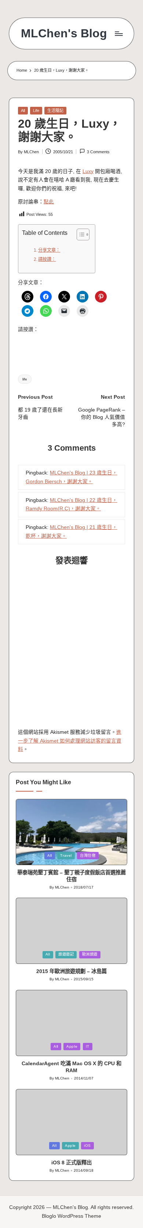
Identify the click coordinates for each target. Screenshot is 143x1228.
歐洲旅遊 (90, 954)
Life (36, 110)
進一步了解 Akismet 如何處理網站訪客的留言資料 (69, 740)
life (24, 379)
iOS (87, 1145)
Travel (66, 855)
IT (87, 1046)
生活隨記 (55, 110)
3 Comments (98, 152)
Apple (71, 1046)
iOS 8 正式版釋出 (71, 1162)
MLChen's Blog (64, 33)
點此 (49, 201)
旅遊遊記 (66, 954)
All (23, 110)
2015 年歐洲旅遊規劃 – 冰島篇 (71, 971)
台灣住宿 (88, 855)
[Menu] (118, 33)
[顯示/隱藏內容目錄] (79, 234)
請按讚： (47, 259)
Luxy (88, 171)
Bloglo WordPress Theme (71, 1216)
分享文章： (49, 250)
